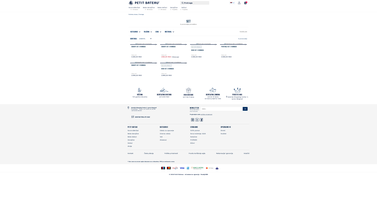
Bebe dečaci (162, 8)
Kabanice (193, 137)
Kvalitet (223, 134)
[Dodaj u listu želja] (155, 45)
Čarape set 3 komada (138, 46)
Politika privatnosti (171, 153)
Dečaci (184, 8)
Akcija (130, 146)
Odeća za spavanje (167, 130)
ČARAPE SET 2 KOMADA (138, 65)
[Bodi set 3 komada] (203, 43)
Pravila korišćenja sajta (197, 153)
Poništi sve (243, 31)
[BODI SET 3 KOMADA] (173, 62)
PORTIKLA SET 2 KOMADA (229, 46)
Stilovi (192, 143)
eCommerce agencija (192, 174)
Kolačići (246, 153)
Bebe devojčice (149, 8)
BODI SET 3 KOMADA (167, 69)
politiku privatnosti (206, 114)
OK (245, 109)
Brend (223, 130)
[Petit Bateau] (144, 3)
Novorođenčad (134, 8)
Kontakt (130, 153)
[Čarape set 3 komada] (143, 43)
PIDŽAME (193, 140)
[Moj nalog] (239, 2)
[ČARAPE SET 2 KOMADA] (143, 62)
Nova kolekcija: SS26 (198, 134)
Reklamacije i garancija (224, 153)
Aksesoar (163, 140)
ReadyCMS (204, 174)
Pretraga (188, 3)
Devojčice (174, 8)
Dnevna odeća (165, 134)
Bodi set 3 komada (197, 50)
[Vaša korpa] (245, 2)
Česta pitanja (149, 153)
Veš (161, 137)
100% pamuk (195, 130)
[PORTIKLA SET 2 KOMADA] (233, 43)
